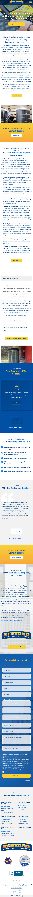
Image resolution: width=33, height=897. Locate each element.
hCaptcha (28, 780)
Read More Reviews (15, 539)
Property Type (6, 699)
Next (18, 420)
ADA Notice (25, 886)
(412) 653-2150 (5, 832)
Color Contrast (22, 896)
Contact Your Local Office (17, 647)
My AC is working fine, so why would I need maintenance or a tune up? (15, 453)
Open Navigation (30, 2)
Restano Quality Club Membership (11, 621)
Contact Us (17, 96)
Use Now (16, 403)
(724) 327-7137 (5, 807)
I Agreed (7, 772)
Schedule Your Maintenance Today (16, 338)
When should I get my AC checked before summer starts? (17, 472)
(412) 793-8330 (22, 805)
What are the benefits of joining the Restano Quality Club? (16, 463)
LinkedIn (16, 880)
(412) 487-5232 (5, 819)
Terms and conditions (16, 888)
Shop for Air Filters (15, 427)
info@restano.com (7, 767)
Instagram (19, 880)
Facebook (13, 880)
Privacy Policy (18, 886)
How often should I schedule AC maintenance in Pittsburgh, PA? (17, 448)
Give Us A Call (16, 260)
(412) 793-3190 (22, 819)
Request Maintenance (16, 24)
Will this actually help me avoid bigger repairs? (17, 467)
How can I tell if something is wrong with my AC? (17, 458)
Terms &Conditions (14, 769)
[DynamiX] (16, 891)
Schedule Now (16, 135)
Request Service (16, 557)
